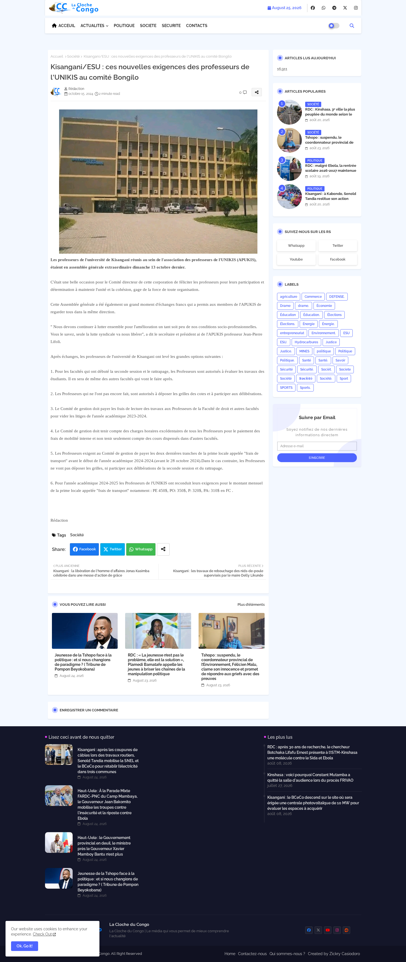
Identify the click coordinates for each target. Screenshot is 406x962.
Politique (345, 351)
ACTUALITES (92, 25)
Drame (285, 306)
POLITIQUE (124, 25)
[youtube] (327, 930)
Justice (331, 342)
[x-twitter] (345, 8)
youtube (296, 259)
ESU (346, 333)
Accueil (57, 56)
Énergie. (328, 324)
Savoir (340, 360)
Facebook (87, 549)
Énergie (309, 324)
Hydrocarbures (306, 342)
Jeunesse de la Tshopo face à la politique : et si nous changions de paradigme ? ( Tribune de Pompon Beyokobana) (83, 662)
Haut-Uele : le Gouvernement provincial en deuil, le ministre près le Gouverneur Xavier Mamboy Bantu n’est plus (104, 845)
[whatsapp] (323, 8)
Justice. (286, 351)
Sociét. (326, 369)
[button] (351, 25)
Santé (306, 360)
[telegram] (334, 8)
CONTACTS (196, 25)
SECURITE (171, 25)
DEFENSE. (337, 297)
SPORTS (286, 388)
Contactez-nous (252, 954)
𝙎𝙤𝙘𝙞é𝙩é (305, 378)
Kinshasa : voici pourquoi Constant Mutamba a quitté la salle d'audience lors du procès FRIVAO (310, 778)
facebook (338, 259)
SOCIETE (148, 25)
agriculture (288, 297)
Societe (345, 369)
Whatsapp (143, 549)
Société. (326, 378)
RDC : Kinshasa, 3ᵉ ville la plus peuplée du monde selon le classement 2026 (330, 114)
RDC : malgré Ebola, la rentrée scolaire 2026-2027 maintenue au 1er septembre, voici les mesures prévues (330, 173)
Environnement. (324, 333)
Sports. (305, 388)
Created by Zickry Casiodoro (334, 954)
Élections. (287, 324)
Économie (324, 306)
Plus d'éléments (251, 604)
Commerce (313, 297)
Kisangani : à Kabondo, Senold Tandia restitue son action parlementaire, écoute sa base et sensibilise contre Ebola (331, 201)
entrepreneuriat (292, 333)
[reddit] (346, 930)
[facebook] (312, 8)
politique (324, 351)
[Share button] (163, 549)
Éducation (288, 315)
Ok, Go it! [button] (25, 946)
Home (230, 954)
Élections (334, 315)
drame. (303, 306)
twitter (338, 246)
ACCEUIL (67, 25)
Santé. (323, 360)
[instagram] (355, 8)
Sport (344, 378)
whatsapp (296, 246)
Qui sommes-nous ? (287, 954)
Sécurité (286, 369)
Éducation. (311, 315)
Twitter (116, 549)
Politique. (287, 360)
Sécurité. (307, 369)
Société (73, 56)
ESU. (283, 342)
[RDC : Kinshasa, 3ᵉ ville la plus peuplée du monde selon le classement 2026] (289, 112)
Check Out (42, 934)
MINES (304, 351)
